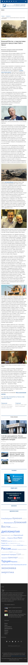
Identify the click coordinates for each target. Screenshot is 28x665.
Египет (6, 538)
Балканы (6, 630)
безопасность (9, 523)
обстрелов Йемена (9, 182)
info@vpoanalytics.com (14, 645)
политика (20, 545)
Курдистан (9, 398)
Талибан (22, 554)
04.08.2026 (12, 457)
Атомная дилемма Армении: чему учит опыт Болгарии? (17, 460)
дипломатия (10, 531)
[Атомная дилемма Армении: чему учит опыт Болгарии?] (4, 461)
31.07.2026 (12, 463)
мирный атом (13, 543)
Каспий (14, 541)
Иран (7, 396)
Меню (2, 10)
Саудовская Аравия (22, 549)
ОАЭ (10, 545)
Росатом (25, 545)
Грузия (17, 527)
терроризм (3, 398)
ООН (12, 545)
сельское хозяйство (5, 552)
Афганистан (24, 518)
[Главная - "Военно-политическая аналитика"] (14, 4)
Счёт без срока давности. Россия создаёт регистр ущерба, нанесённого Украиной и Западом (13, 437)
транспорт (13, 557)
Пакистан (15, 545)
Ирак (5, 396)
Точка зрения (14, 417)
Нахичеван (18, 543)
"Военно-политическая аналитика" (18, 656)
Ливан (9, 543)
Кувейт (23, 541)
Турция (6, 561)
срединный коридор (8, 554)
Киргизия (17, 541)
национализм (5, 545)
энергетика (7, 572)
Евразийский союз (7, 535)
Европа (5, 633)
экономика (8, 568)
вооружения (13, 527)
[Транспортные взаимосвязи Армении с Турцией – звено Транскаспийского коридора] (4, 454)
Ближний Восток (13, 396)
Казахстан (9, 541)
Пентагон (19, 396)
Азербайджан (6, 518)
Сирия (11, 552)
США (23, 396)
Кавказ (4, 541)
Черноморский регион (20, 564)
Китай (20, 541)
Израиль (10, 538)
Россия (6, 548)
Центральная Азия (7, 564)
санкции (14, 549)
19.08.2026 (4, 441)
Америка (6, 632)
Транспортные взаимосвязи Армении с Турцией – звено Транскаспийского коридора (17, 454)
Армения (17, 518)
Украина (14, 562)
